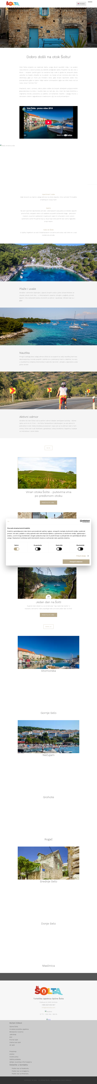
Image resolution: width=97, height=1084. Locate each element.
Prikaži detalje (81, 556)
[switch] (38, 548)
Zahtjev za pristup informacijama (20, 1062)
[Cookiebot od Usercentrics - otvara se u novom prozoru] (81, 521)
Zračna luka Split (15, 1042)
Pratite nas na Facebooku (20, 1068)
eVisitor (11, 1054)
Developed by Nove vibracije (61, 1080)
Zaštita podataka (15, 1059)
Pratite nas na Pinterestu (20, 1074)
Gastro (48, 208)
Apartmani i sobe (48, 194)
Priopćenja (12, 1051)
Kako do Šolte (48, 230)
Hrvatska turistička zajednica (19, 1029)
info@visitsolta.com (48, 1007)
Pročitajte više (48, 502)
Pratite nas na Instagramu (20, 1071)
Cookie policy (13, 1057)
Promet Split (13, 1040)
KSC (10, 1037)
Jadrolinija (12, 1034)
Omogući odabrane (76, 561)
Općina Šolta (13, 1026)
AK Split (12, 1045)
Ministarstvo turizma (16, 1032)
